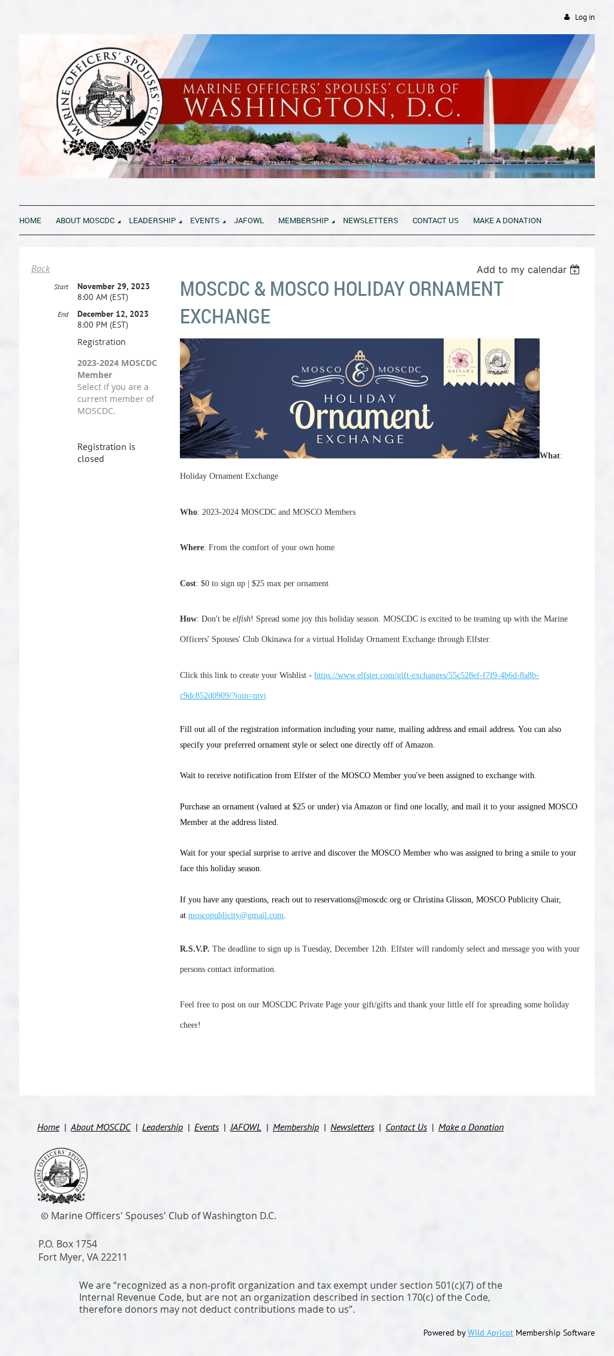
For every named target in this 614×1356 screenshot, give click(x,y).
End (63, 314)
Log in (585, 17)
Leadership (162, 1127)
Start (61, 286)
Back (40, 268)
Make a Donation (471, 1127)
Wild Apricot (490, 1332)
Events (206, 1127)
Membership (296, 1127)
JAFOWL (245, 1127)
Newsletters (352, 1127)
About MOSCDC (101, 1127)
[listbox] (530, 269)
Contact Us (406, 1127)
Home (48, 1127)
